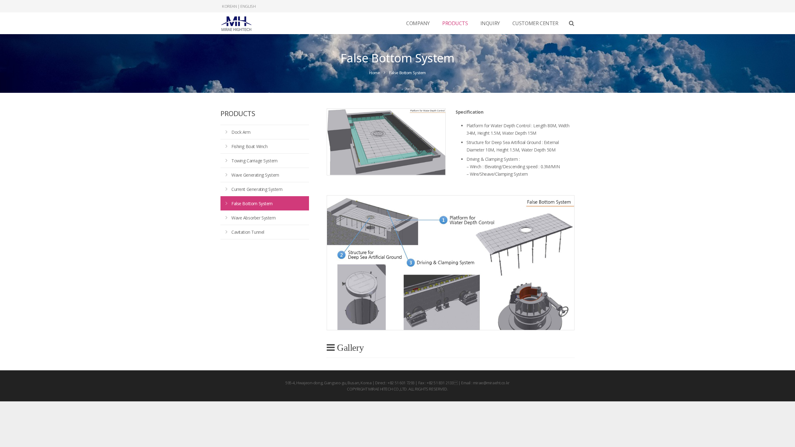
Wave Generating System (255, 175)
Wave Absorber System (253, 218)
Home (374, 72)
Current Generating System (257, 189)
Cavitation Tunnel (247, 232)
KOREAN (229, 6)
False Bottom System (252, 203)
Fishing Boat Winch (249, 146)
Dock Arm (241, 132)
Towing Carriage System (254, 161)
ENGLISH (248, 6)
